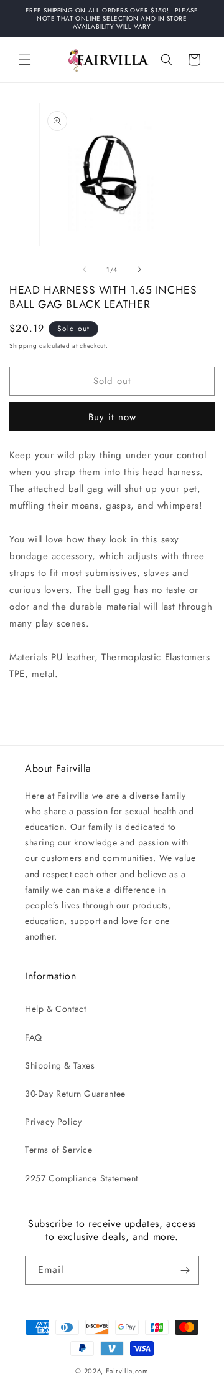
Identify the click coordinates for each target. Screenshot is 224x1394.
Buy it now (112, 417)
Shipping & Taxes (60, 1065)
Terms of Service (59, 1149)
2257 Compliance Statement (81, 1178)
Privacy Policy (53, 1121)
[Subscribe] (184, 1270)
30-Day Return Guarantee (75, 1093)
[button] (25, 60)
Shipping (23, 345)
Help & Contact (55, 1008)
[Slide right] (139, 269)
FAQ (33, 1037)
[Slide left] (84, 269)
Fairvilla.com (127, 1371)
